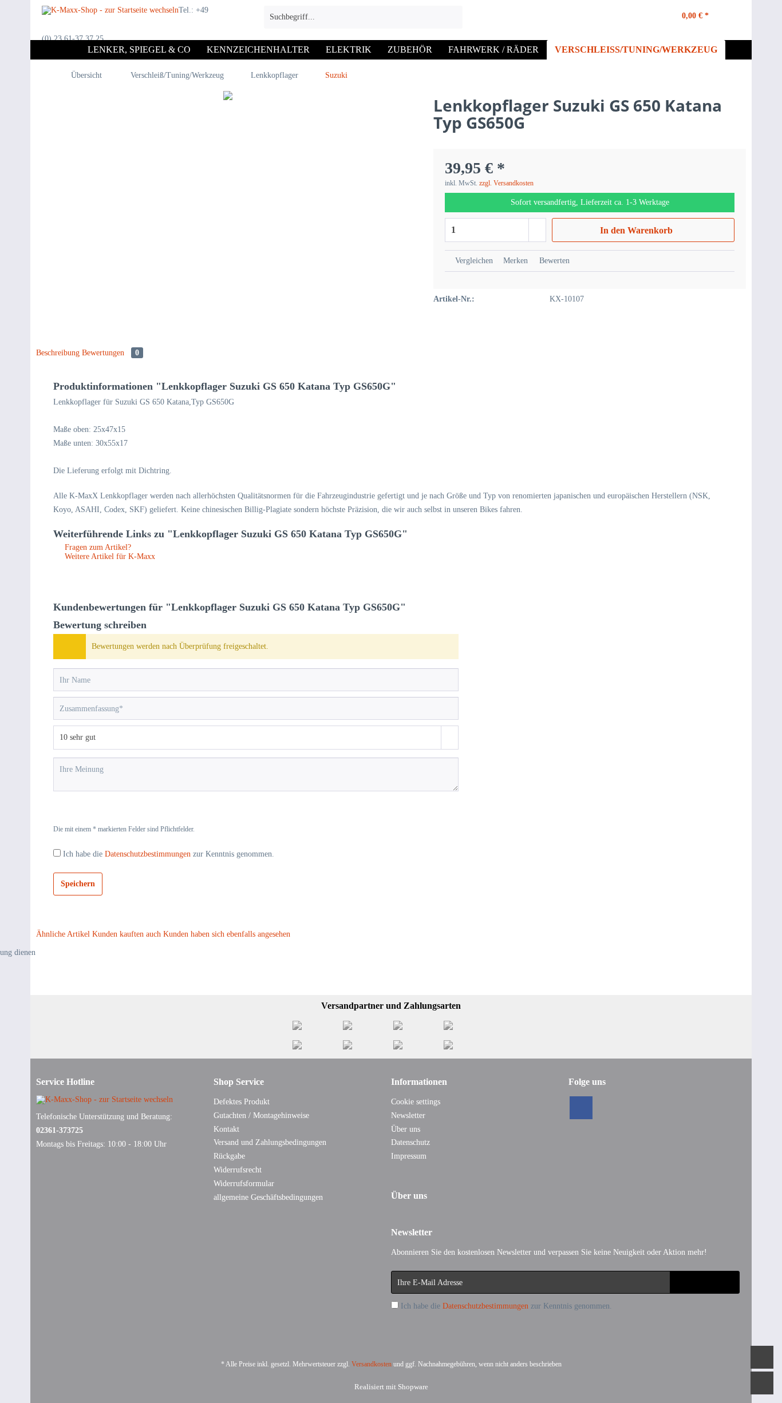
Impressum (408, 1156)
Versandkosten (371, 1364)
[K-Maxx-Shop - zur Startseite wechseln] (110, 20)
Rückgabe (229, 1156)
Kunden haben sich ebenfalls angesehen (226, 934)
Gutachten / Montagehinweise (261, 1115)
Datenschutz (410, 1142)
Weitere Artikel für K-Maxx (108, 556)
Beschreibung (58, 352)
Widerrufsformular (244, 1183)
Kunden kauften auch (126, 934)
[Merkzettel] (613, 17)
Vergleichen (473, 260)
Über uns (405, 1129)
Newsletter (408, 1115)
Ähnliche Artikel (63, 934)
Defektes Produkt (242, 1101)
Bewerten (553, 260)
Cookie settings (415, 1101)
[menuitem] (363, 22)
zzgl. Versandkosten (506, 183)
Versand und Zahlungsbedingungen (270, 1142)
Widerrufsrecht (238, 1170)
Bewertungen (110, 352)
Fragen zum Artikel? (96, 547)
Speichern (78, 883)
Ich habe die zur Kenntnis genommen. (168, 854)
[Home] (68, 50)
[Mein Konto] (638, 17)
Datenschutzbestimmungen (148, 854)
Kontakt (226, 1129)
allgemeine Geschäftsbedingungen (268, 1197)
